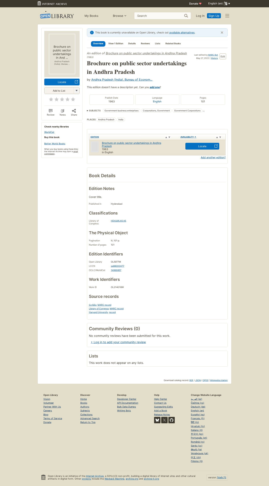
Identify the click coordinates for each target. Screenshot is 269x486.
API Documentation (127, 403)
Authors (84, 406)
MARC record (104, 305)
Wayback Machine (114, 478)
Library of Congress (99, 308)
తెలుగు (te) (196, 449)
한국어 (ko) (197, 434)
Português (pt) (199, 437)
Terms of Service (52, 418)
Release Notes (162, 414)
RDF (191, 380)
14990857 (116, 270)
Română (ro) (198, 441)
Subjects (85, 410)
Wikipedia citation (219, 380)
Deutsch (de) (198, 406)
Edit (223, 56)
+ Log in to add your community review (118, 342)
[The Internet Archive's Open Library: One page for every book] (56, 15)
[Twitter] (164, 420)
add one (155, 87)
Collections (86, 414)
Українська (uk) (199, 453)
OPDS (205, 380)
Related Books (173, 43)
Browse (118, 16)
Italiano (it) (197, 430)
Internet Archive (95, 476)
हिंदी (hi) (195, 422)
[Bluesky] (157, 420)
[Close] (222, 32)
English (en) (197, 410)
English (157, 101)
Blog (45, 414)
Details (132, 43)
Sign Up (213, 16)
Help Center (160, 399)
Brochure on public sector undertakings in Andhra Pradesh (146, 53)
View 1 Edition (115, 43)
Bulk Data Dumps (126, 406)
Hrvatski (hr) (198, 426)
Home (83, 399)
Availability (188, 137)
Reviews (145, 43)
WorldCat (49, 132)
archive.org (132, 478)
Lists (157, 43)
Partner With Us (52, 406)
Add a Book (160, 410)
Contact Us (160, 403)
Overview (98, 43)
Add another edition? (213, 157)
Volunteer (48, 403)
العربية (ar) (196, 399)
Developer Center (126, 399)
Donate (195, 3)
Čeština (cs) (197, 403)
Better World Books (54, 143)
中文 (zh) (196, 457)
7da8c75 (221, 477)
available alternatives (182, 32)
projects (86, 478)
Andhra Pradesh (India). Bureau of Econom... (121, 79)
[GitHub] (171, 420)
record (112, 312)
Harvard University (98, 312)
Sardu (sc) (196, 445)
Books (83, 403)
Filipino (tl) (197, 461)
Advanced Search (90, 418)
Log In (200, 16)
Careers (47, 410)
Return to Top (88, 422)
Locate (62, 82)
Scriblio (93, 305)
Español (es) (198, 414)
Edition (95, 137)
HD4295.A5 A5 (118, 220)
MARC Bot (213, 55)
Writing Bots (124, 410)
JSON (198, 380)
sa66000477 (117, 266)
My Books (91, 16)
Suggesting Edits (163, 406)
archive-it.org (151, 478)
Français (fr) (198, 418)
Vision (46, 399)
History (214, 58)
